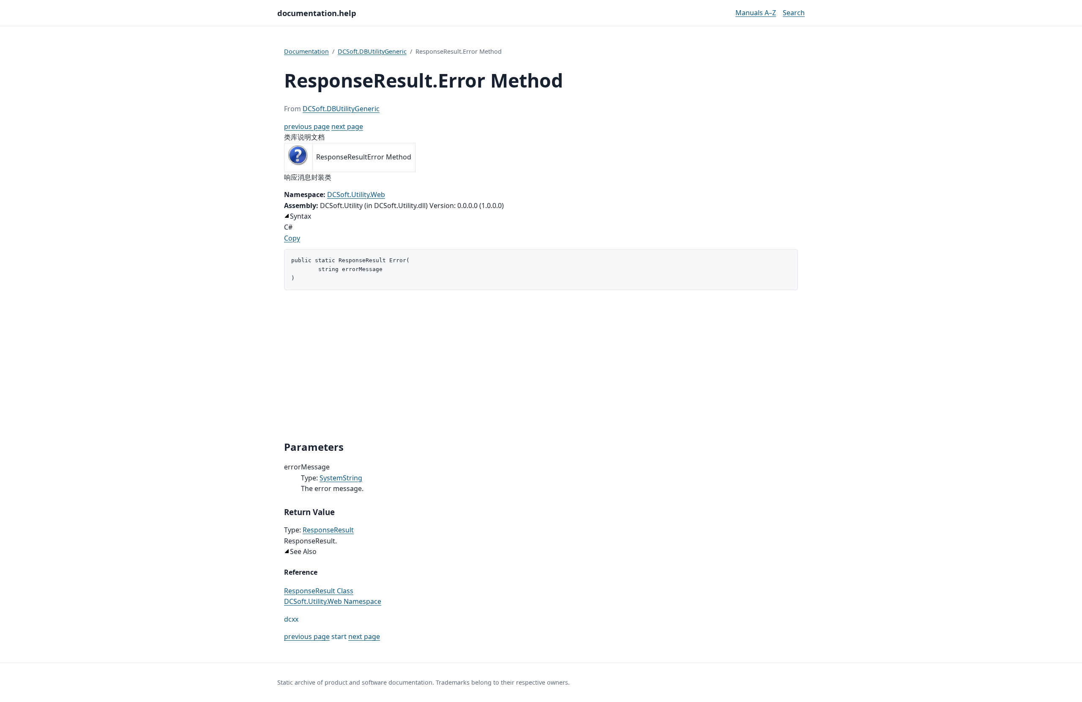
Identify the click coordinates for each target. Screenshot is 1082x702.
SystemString (341, 478)
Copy (292, 238)
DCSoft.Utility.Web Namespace (332, 601)
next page (347, 126)
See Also (303, 551)
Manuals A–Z (755, 12)
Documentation (306, 51)
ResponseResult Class (318, 590)
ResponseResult (328, 530)
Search (794, 12)
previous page (307, 126)
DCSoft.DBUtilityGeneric (372, 51)
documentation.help (316, 13)
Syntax (300, 216)
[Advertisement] (541, 365)
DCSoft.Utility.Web (356, 194)
